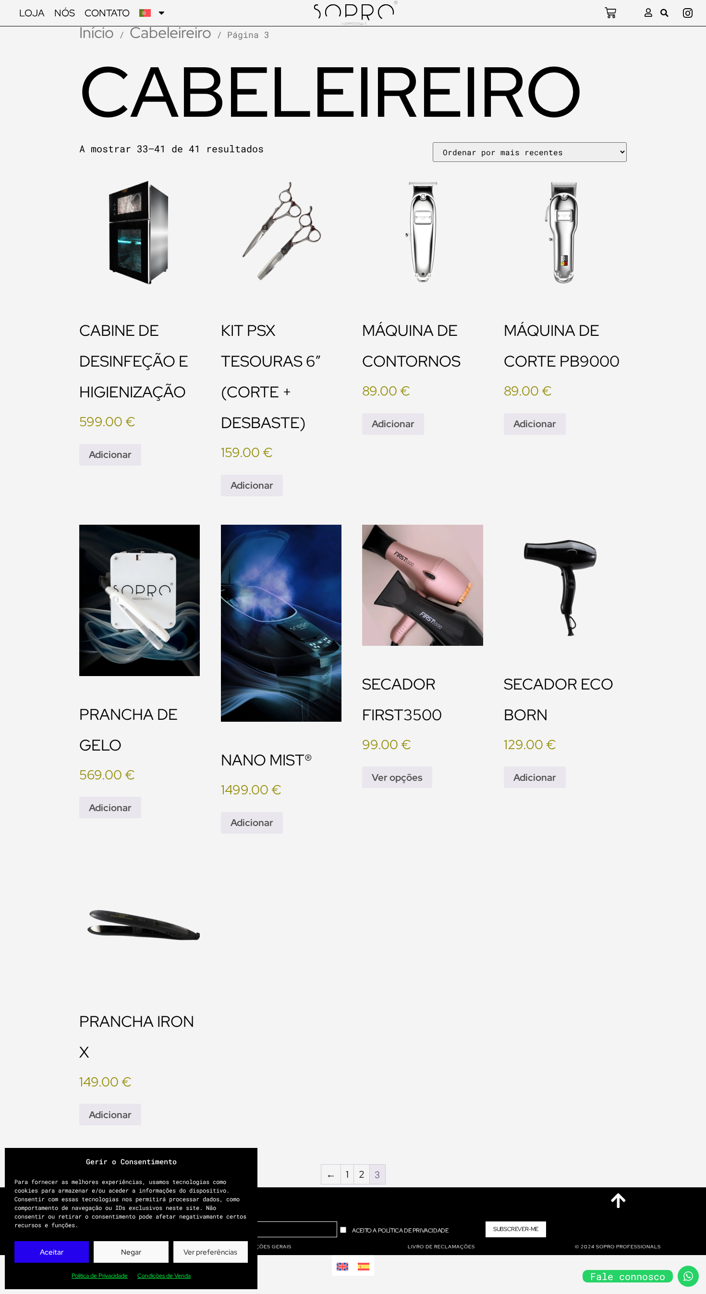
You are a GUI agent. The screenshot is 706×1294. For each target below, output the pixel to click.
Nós (64, 13)
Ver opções (397, 777)
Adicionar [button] (110, 454)
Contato (107, 13)
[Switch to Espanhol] (363, 1265)
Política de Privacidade (100, 1276)
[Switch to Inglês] (342, 1265)
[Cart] (610, 13)
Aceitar (51, 1252)
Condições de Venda (164, 1276)
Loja (32, 13)
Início (96, 32)
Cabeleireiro (170, 32)
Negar (131, 1252)
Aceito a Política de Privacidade (400, 1230)
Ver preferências (210, 1252)
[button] (664, 13)
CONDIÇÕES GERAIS (265, 1247)
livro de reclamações (441, 1247)
